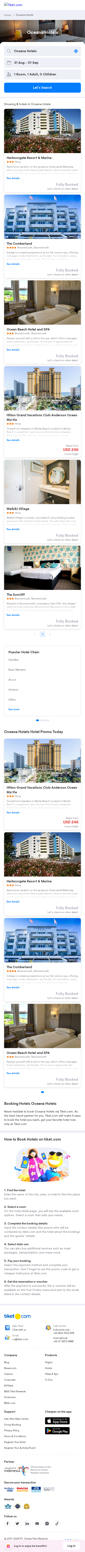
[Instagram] (47, 1523)
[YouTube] (37, 1523)
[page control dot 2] (40, 720)
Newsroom (10, 1368)
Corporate (9, 1379)
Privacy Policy (11, 1430)
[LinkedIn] (27, 1523)
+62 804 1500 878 (63, 1333)
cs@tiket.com (20, 1339)
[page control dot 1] (37, 720)
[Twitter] (17, 1523)
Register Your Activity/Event (20, 1448)
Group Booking (12, 1424)
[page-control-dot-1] (42, 1092)
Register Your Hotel (15, 1442)
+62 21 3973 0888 (63, 1341)
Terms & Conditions (15, 1436)
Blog (6, 1362)
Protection (10, 1397)
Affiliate (8, 1385)
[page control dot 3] (43, 720)
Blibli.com (9, 1403)
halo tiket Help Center (16, 1419)
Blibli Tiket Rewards (15, 1391)
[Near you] (76, 51)
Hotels (48, 1368)
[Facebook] (7, 1523)
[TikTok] (57, 1523)
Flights (49, 1362)
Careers (8, 1374)
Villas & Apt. (52, 1374)
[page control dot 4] (45, 720)
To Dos (49, 1379)
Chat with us (19, 1329)
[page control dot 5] (48, 720)
